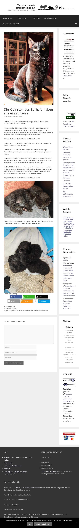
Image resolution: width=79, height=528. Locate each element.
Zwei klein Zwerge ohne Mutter (68, 186)
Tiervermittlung (69, 338)
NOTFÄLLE (36, 18)
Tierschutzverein (7, 18)
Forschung (66, 335)
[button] (16, 296)
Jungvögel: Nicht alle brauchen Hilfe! (67, 233)
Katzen (69, 327)
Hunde (69, 354)
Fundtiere (69, 333)
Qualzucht (71, 350)
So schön (66, 181)
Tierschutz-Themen (50, 18)
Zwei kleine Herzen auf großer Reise (68, 267)
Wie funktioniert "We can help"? (69, 123)
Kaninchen (67, 357)
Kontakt (7, 469)
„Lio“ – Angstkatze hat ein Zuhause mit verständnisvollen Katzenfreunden (27, 310)
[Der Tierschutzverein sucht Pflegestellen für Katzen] (69, 382)
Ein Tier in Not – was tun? (10, 24)
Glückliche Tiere (10, 307)
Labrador (72, 335)
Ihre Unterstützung (48, 471)
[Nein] (77, 523)
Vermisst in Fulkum (11, 308)
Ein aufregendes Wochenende (68, 193)
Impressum (8, 463)
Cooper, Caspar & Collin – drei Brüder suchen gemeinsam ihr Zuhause (69, 168)
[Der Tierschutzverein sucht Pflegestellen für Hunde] (69, 385)
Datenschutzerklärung (12, 466)
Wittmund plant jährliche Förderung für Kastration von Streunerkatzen (69, 291)
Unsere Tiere (23, 18)
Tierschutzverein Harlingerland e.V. (25, 6)
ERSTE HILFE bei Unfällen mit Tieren (68, 220)
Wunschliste (67, 76)
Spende (65, 355)
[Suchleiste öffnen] (76, 24)
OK (30, 524)
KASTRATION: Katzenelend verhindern (68, 226)
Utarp (72, 357)
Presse (66, 350)
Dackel (73, 354)
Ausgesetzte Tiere (69, 347)
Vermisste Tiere (69, 345)
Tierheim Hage (69, 352)
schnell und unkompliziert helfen (27, 487)
